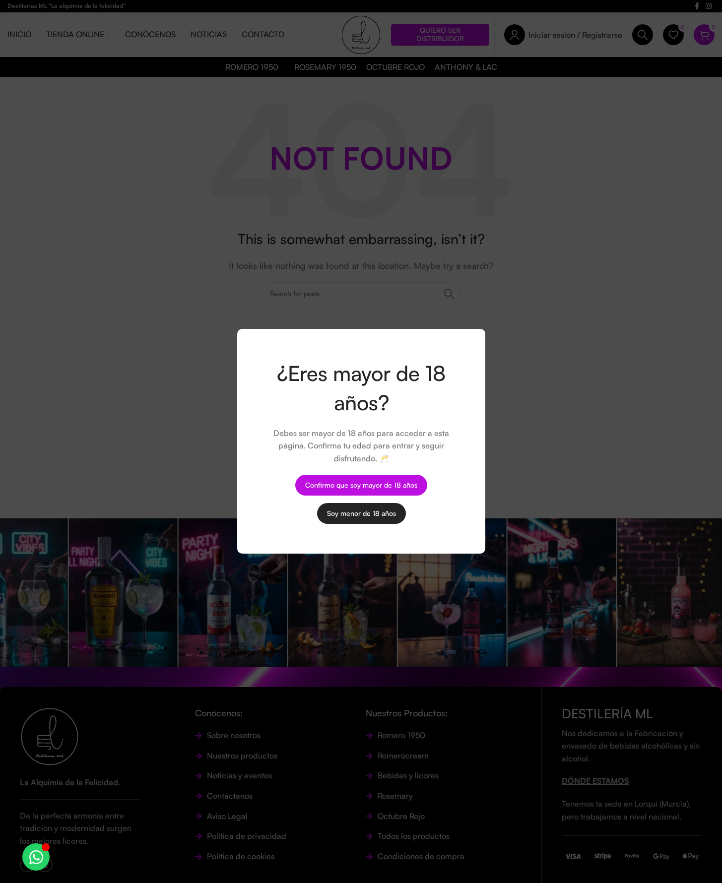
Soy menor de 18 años (361, 513)
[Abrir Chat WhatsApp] (36, 857)
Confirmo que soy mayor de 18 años (361, 485)
